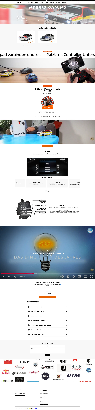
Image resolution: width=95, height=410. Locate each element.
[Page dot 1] (93, 11)
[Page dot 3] (93, 15)
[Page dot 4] (93, 17)
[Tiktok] (22, 395)
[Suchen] (76, 2)
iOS (57, 154)
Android (61, 154)
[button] (47, 250)
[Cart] (78, 2)
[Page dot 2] (93, 13)
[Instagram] (18, 395)
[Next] (48, 191)
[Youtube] (20, 395)
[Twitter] (24, 395)
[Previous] (46, 191)
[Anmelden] (75, 2)
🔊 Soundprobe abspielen (47, 51)
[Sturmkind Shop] (20, 2)
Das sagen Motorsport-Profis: (47, 93)
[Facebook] (16, 395)
